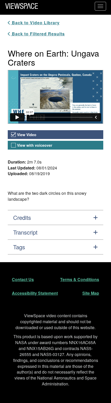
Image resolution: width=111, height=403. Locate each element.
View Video (26, 134)
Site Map (90, 293)
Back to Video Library (35, 23)
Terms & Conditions (79, 279)
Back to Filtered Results (38, 34)
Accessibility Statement (35, 293)
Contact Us (23, 279)
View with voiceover (34, 145)
